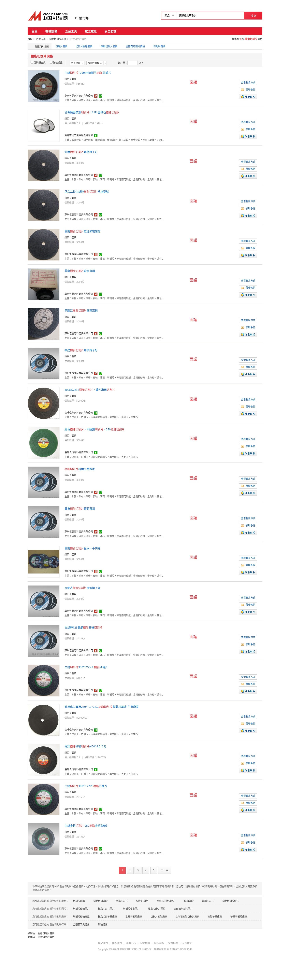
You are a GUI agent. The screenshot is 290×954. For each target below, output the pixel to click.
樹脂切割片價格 (46, 933)
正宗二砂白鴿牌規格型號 (87, 191)
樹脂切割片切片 (230, 901)
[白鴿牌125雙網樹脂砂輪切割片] (43, 640)
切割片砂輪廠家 (81, 916)
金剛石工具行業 (81, 924)
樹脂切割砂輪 (100, 901)
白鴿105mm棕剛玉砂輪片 (88, 73)
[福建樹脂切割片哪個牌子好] (43, 363)
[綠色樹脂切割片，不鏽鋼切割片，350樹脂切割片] (43, 442)
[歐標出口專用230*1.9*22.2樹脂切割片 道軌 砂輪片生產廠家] (43, 720)
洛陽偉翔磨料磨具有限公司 (79, 412)
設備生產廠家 (80, 469)
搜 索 (253, 15)
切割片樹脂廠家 (159, 916)
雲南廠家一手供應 (82, 548)
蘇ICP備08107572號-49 (179, 949)
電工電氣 (91, 31)
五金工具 (71, 31)
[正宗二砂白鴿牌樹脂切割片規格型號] (43, 204)
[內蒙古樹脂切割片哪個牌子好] (43, 601)
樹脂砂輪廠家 (215, 916)
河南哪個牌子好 (81, 152)
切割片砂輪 (79, 901)
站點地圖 (145, 943)
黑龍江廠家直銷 (81, 310)
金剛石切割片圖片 (183, 908)
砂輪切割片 (208, 901)
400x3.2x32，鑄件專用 (90, 390)
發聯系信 (250, 89)
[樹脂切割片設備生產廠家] (43, 482)
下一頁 (164, 870)
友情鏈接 (187, 943)
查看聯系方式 (248, 82)
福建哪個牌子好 (81, 350)
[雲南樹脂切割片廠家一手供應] (43, 561)
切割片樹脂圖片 (131, 908)
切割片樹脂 (142, 901)
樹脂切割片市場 (57, 39)
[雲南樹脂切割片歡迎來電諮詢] (43, 244)
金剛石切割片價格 (135, 46)
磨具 (74, 79)
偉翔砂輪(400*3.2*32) (85, 746)
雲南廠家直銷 (80, 271)
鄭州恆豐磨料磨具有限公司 (79, 95)
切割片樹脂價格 (84, 46)
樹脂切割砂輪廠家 (107, 916)
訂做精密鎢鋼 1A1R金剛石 (92, 112)
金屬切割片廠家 (133, 916)
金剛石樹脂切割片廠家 (187, 916)
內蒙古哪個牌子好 (82, 588)
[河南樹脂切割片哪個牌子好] (43, 165)
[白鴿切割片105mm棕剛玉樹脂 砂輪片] (43, 86)
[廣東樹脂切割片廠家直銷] (43, 521)
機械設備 (51, 31)
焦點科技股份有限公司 (129, 949)
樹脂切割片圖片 (106, 908)
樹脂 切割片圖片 (156, 908)
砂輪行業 (103, 924)
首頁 (34, 31)
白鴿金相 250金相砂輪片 (87, 825)
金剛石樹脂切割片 (166, 901)
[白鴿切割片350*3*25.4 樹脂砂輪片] (43, 680)
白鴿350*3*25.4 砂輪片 (86, 667)
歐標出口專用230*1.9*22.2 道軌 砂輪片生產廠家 (102, 707)
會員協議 (173, 943)
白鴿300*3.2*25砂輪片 (86, 786)
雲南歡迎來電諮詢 (82, 231)
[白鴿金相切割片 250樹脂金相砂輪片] (43, 838)
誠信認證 (58, 62)
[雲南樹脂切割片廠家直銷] (43, 284)
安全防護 (110, 31)
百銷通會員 (40, 62)
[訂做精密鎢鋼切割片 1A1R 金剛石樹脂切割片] (43, 125)
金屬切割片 (122, 901)
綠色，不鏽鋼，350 (94, 429)
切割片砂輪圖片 (81, 908)
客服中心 (131, 943)
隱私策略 (159, 943)
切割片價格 (61, 46)
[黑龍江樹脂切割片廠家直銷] (43, 323)
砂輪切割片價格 (109, 46)
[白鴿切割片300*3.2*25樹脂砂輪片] (43, 799)
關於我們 (103, 943)
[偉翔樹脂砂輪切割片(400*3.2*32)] (43, 759)
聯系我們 (117, 943)
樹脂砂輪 (189, 901)
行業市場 (82, 18)
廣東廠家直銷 (80, 508)
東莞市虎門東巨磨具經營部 (79, 135)
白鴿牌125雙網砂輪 (83, 627)
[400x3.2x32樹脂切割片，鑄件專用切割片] (43, 403)
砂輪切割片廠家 (238, 916)
